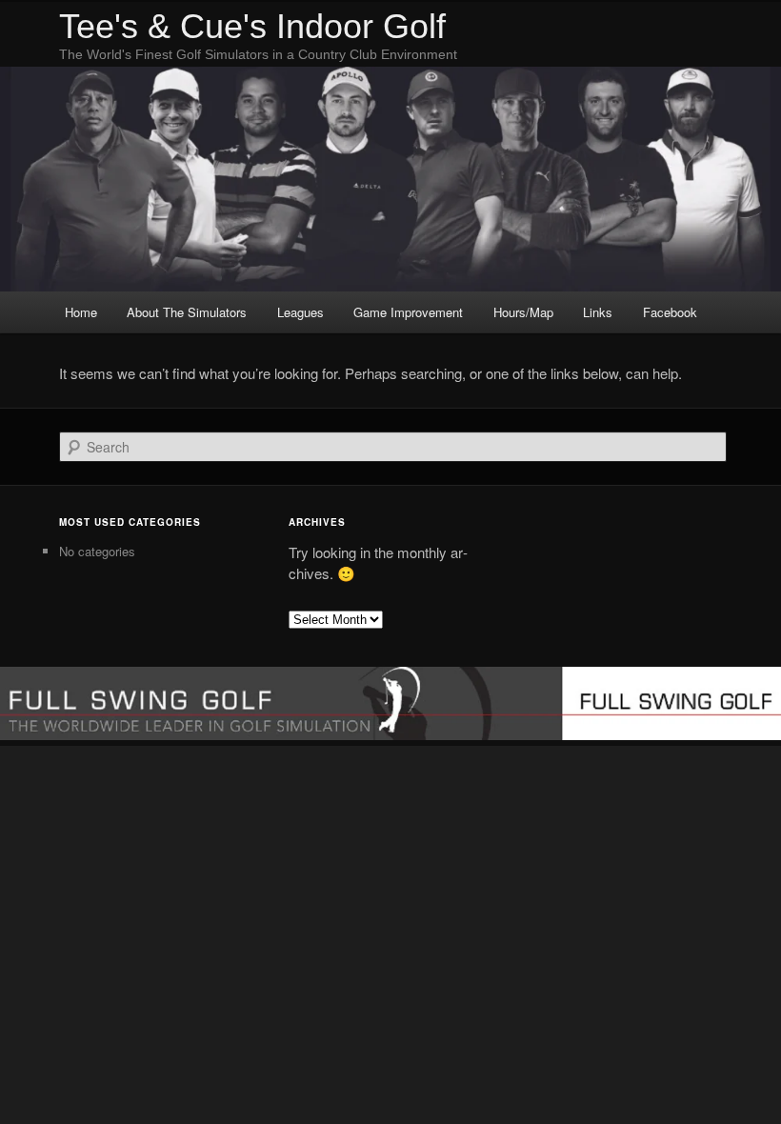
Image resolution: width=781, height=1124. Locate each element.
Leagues (300, 312)
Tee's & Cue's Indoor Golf (252, 26)
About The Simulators (187, 312)
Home (81, 312)
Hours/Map (523, 312)
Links (597, 312)
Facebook (670, 312)
